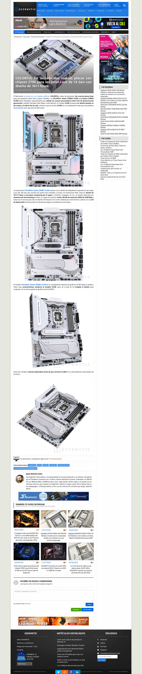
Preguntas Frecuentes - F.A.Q (27, 646)
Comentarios (56, 459)
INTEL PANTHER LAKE (73, 32)
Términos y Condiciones (25, 643)
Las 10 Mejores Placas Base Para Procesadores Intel (112, 165)
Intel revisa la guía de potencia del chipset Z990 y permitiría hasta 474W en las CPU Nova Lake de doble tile (26, 569)
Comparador (58, 5)
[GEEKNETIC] (25, 9)
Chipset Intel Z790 (63, 465)
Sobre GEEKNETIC (23, 640)
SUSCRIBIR (101, 660)
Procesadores (41, 11)
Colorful (53, 465)
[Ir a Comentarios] (46, 90)
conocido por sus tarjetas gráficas (36, 96)
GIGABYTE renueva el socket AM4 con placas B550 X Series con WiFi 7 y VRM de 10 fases (53, 568)
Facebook (103, 640)
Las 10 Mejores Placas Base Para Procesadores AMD (112, 151)
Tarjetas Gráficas (59, 11)
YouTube (103, 646)
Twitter (102, 643)
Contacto (20, 650)
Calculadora (74, 5)
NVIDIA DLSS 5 (48, 32)
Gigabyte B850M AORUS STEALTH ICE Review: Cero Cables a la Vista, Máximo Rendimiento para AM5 (80, 535)
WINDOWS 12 (105, 32)
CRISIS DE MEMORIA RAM (33, 32)
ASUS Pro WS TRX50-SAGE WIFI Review (114, 134)
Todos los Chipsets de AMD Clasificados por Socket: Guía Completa (114, 155)
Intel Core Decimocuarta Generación (25, 468)
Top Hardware (104, 5)
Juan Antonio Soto (25, 90)
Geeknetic (19, 37)
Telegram (103, 650)
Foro (117, 5)
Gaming (45, 465)
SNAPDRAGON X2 (59, 32)
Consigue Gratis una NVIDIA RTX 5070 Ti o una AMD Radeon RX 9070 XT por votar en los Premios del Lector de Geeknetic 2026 (26, 536)
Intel (39, 465)
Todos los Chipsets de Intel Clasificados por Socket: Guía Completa (114, 143)
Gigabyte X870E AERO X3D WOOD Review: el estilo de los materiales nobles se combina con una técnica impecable (53, 536)
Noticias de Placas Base (37, 37)
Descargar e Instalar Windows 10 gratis (70, 645)
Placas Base (50, 11)
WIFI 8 (113, 32)
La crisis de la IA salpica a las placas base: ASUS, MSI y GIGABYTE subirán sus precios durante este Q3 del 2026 (81, 569)
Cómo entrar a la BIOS (108, 158)
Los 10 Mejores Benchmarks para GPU (70, 666)
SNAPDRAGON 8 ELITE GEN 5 (90, 32)
